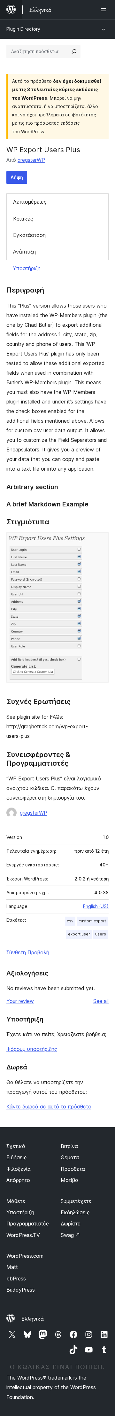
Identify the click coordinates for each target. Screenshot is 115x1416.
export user (79, 934)
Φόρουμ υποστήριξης (31, 1049)
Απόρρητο (18, 1180)
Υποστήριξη (27, 268)
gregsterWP (31, 160)
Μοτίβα (69, 1180)
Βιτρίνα (69, 1146)
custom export (92, 921)
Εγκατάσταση (29, 235)
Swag (70, 1235)
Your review (20, 1001)
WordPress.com (24, 1256)
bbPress (16, 1278)
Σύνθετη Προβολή (27, 952)
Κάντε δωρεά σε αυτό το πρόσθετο (48, 1106)
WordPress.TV (23, 1235)
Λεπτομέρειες (30, 202)
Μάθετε (15, 1201)
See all (101, 1001)
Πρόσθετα (73, 1169)
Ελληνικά (32, 1319)
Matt (12, 1267)
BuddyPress (20, 1290)
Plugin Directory (23, 29)
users (100, 934)
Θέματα (70, 1157)
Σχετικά (15, 1146)
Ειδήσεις (16, 1157)
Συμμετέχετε (76, 1201)
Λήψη (17, 177)
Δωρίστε (70, 1223)
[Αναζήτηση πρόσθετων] (74, 51)
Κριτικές (23, 218)
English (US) (96, 906)
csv (70, 921)
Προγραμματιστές (27, 1223)
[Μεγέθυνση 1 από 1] (100, 541)
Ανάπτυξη (24, 251)
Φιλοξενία (18, 1169)
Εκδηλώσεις (75, 1212)
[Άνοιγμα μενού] (105, 9)
